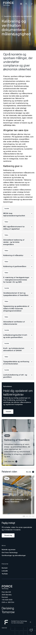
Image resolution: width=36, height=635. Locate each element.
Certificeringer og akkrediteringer (14, 555)
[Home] (8, 4)
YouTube (5, 574)
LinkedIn (5, 571)
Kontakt (5, 568)
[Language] (21, 4)
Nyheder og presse (8, 549)
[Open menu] (32, 4)
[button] (17, 622)
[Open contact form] (31, 630)
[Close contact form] (30, 622)
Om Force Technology (10, 552)
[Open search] (26, 4)
